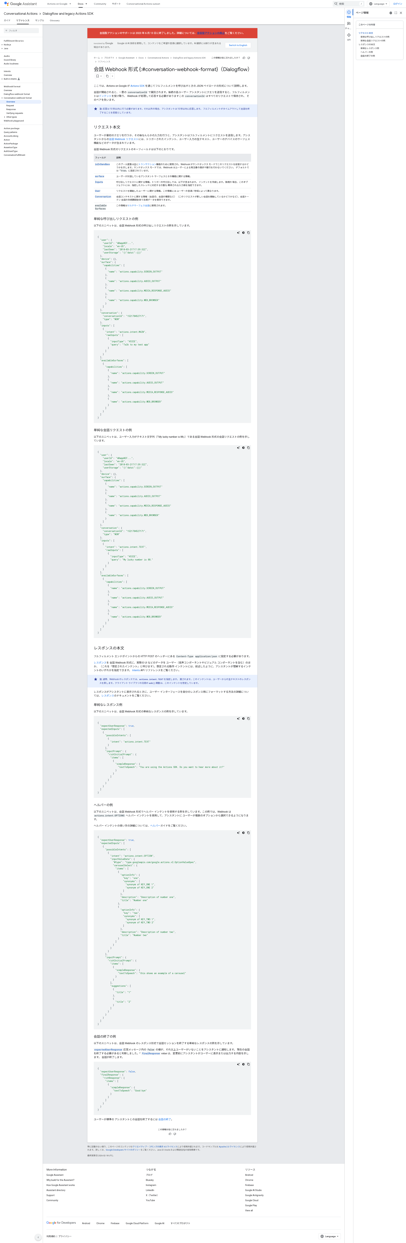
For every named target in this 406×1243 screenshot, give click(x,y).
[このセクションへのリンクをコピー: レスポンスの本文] (127, 648)
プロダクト (109, 58)
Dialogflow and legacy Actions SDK (68, 14)
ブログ (149, 1175)
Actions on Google (57, 3)
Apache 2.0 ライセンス (229, 1146)
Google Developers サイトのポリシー (123, 1150)
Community (100, 3)
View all (249, 1210)
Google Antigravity (254, 1195)
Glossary (55, 20)
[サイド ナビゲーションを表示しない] (38, 1237)
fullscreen (396, 13)
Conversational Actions (21, 14)
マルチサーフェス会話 (138, 205)
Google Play (251, 1205)
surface (99, 176)
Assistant (30, 4)
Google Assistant (126, 58)
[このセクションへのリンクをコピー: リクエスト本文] (123, 127)
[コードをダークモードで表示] (243, 232)
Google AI (159, 1223)
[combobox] (348, 4)
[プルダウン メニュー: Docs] (87, 4)
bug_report (391, 13)
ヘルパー (155, 825)
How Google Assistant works (60, 1185)
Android (249, 1175)
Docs (80, 3)
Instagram (151, 1185)
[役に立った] (244, 58)
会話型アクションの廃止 (211, 33)
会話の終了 (164, 1119)
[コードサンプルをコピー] (248, 232)
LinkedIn (150, 1190)
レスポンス (100, 662)
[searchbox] (21, 30)
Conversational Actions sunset (143, 3)
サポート (116, 3)
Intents (136, 670)
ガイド (7, 20)
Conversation (103, 196)
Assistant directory (55, 1190)
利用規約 (50, 1236)
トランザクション (147, 164)
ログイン (397, 4)
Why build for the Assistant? (60, 1180)
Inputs (99, 181)
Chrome (249, 1180)
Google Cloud (251, 1200)
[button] (20, 45)
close (401, 13)
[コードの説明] (238, 232)
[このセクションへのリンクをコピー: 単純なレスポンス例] (125, 705)
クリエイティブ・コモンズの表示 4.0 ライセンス (155, 1146)
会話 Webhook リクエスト (123, 139)
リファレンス (22, 20)
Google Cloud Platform (137, 1223)
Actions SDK (138, 85)
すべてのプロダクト (180, 1223)
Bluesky (150, 1180)
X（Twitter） (152, 1195)
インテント (105, 96)
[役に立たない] (248, 58)
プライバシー (65, 1236)
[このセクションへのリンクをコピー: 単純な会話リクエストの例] (135, 430)
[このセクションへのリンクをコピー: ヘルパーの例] (116, 805)
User (97, 190)
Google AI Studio (253, 1190)
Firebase (249, 1185)
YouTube (150, 1200)
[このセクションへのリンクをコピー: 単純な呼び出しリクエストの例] (141, 219)
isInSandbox (102, 164)
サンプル (39, 20)
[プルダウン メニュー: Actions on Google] (71, 4)
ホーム (97, 58)
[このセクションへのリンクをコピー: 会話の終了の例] (119, 1037)
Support (50, 1195)
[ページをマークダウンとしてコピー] (107, 76)
